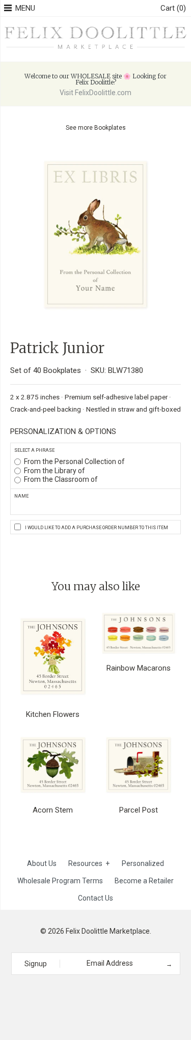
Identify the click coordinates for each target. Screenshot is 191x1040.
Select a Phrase (34, 450)
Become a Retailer (144, 881)
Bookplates (110, 127)
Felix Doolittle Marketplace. (108, 931)
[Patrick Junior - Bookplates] (95, 155)
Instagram (92, 993)
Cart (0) (173, 8)
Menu (25, 8)
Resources (89, 863)
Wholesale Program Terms (60, 881)
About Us (42, 863)
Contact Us (95, 898)
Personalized (143, 863)
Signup (35, 964)
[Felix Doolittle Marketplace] (95, 28)
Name (21, 496)
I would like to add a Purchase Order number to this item (96, 527)
